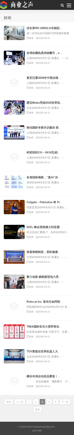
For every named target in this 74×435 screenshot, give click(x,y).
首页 (8, 401)
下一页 (65, 401)
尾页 (37, 409)
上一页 (19, 401)
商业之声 (19, 6)
